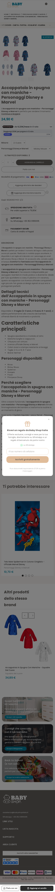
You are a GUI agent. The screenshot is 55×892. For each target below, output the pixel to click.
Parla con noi (11, 888)
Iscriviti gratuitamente (27, 459)
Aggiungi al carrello (38, 888)
